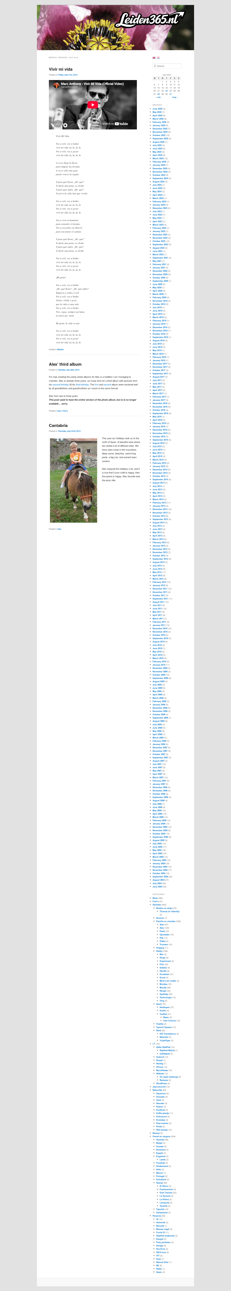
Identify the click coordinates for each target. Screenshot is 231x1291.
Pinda (159, 1126)
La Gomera (165, 1195)
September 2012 (160, 558)
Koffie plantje (162, 1113)
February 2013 (159, 542)
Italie (158, 1169)
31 (171, 94)
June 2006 (157, 807)
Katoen (159, 1106)
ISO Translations (168, 1033)
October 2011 (159, 595)
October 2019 (159, 304)
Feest (162, 931)
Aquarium (161, 1093)
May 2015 (157, 452)
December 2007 (160, 747)
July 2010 (157, 644)
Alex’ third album (65, 364)
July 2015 (157, 446)
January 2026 (159, 125)
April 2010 (157, 654)
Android (160, 1056)
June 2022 (157, 251)
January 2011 (159, 625)
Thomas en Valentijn (170, 911)
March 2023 (158, 224)
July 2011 (157, 605)
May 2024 (157, 191)
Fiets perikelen (163, 1242)
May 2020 (157, 287)
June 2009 (157, 687)
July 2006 (157, 803)
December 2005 (160, 826)
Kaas (158, 1258)
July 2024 (157, 184)
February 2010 (159, 661)
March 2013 (158, 539)
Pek (161, 937)
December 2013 (160, 509)
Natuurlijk (157, 1089)
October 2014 (159, 476)
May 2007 (157, 770)
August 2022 (159, 247)
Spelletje (164, 994)
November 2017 (160, 366)
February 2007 (159, 780)
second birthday (60, 384)
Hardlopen (165, 1007)
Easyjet (159, 1238)
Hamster (160, 1103)
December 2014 (160, 469)
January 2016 (159, 426)
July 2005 (157, 843)
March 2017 (158, 393)
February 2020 (159, 297)
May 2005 (157, 850)
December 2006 (160, 787)
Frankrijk (160, 1162)
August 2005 (159, 840)
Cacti (158, 1099)
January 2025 (159, 164)
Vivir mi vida (60, 69)
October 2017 (159, 370)
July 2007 (157, 764)
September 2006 (160, 797)
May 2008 (157, 730)
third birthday (82, 384)
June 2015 (157, 449)
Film (162, 964)
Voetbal (163, 1013)
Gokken (163, 967)
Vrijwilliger (165, 1040)
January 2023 (159, 231)
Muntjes (163, 984)
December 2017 (160, 363)
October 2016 (159, 409)
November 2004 (160, 869)
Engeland (160, 1156)
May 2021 (157, 260)
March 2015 (158, 459)
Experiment (165, 960)
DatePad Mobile (167, 1050)
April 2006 (157, 813)
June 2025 (157, 148)
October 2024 (159, 174)
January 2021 (159, 267)
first (97, 384)
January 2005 (159, 863)
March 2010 (158, 658)
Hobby (159, 950)
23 (166, 90)
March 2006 (158, 816)
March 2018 (158, 353)
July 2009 (157, 684)
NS (157, 1265)
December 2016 (160, 403)
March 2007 (158, 777)
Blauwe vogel (162, 1229)
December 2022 (160, 234)
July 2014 (157, 486)
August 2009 (159, 681)
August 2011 (159, 601)
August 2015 (159, 443)
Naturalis (164, 1036)
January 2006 (159, 823)
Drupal (159, 1060)
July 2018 (157, 343)
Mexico (159, 1172)
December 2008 (160, 707)
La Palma (164, 1199)
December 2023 (160, 207)
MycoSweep (162, 1070)
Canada (159, 1146)
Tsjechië (160, 1209)
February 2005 (159, 860)
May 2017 (157, 386)
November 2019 (160, 300)
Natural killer (162, 1262)
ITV (158, 1255)
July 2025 (157, 145)
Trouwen (164, 944)
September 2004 (160, 876)
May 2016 (157, 416)
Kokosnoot (161, 1116)
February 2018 (159, 356)
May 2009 (157, 691)
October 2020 (159, 277)
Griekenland (162, 1166)
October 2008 (159, 714)
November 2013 (160, 512)
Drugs (162, 957)
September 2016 (160, 413)
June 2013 (157, 529)
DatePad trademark (165, 1235)
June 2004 (157, 886)
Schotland (161, 1179)
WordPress (161, 1083)
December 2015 (160, 429)
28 (158, 94)
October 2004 (159, 873)
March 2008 (158, 737)
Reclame (164, 1080)
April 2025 (157, 155)
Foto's (65, 410)
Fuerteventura (166, 1189)
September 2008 (160, 717)
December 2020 (160, 270)
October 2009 (159, 674)
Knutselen (164, 974)
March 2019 (158, 317)
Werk (158, 1030)
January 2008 (159, 744)
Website (160, 1073)
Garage (159, 1245)
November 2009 (160, 671)
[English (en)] (154, 57)
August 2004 (159, 879)
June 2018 (157, 346)
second (107, 384)
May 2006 (157, 810)
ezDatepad (165, 1053)
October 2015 (159, 436)
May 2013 (157, 532)
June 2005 (157, 846)
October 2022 (159, 241)
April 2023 (157, 221)
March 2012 (158, 578)
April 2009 (157, 694)
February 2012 (159, 581)
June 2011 (157, 608)
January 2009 (159, 704)
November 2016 (160, 406)
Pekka (162, 941)
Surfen (163, 1010)
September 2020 (160, 280)
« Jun (158, 97)
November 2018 (160, 330)
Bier (162, 954)
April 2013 (157, 535)
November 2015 (160, 433)
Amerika (160, 1139)
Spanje (159, 1182)
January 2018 (159, 360)
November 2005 (160, 830)
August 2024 (159, 181)
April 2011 (157, 615)
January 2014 (159, 505)
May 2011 (157, 611)
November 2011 (160, 592)
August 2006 (159, 800)
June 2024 (157, 188)
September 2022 (160, 244)
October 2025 (159, 135)
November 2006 (160, 790)
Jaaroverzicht (159, 1086)
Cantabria (58, 425)
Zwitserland (162, 1212)
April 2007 (157, 773)
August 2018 (159, 340)
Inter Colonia (169, 1020)
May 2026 (157, 111)
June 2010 (157, 648)
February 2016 (159, 423)
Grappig (160, 947)
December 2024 (160, 168)
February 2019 (159, 320)
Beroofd (160, 1225)
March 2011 (158, 618)
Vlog (162, 1000)
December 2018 (160, 327)
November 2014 (160, 472)
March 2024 (158, 198)
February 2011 (159, 621)
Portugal (160, 1176)
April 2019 (157, 313)
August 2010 (159, 641)
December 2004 (160, 866)
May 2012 (157, 572)
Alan (162, 924)
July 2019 (157, 307)
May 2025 (157, 151)
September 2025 (160, 138)
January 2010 (159, 664)
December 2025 (160, 128)
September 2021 (160, 257)
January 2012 (159, 585)
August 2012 (159, 562)
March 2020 (158, 294)
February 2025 (159, 161)
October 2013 (159, 515)
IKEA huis (161, 1252)
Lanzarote (164, 1202)
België (159, 1142)
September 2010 (160, 638)
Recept (163, 990)
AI (157, 1219)
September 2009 (160, 678)
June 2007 (157, 767)
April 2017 (157, 390)
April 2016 (157, 419)
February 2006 (159, 820)
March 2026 (158, 118)
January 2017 (159, 399)
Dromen (160, 917)
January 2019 (159, 323)
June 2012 (157, 568)
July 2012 (157, 565)
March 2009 (158, 697)
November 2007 (160, 750)
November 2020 (160, 274)
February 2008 (159, 740)
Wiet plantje (162, 1129)
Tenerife (163, 1205)
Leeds (162, 1159)
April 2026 (157, 115)
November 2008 (160, 711)
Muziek (60, 349)
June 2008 (157, 727)
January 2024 (159, 204)
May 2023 (157, 217)
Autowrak (160, 1222)
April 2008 (157, 734)
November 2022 (160, 237)
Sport (159, 1003)
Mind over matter (168, 980)
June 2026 (157, 108)
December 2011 (160, 588)
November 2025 (160, 131)
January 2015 (159, 466)
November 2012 (160, 552)
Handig (159, 1063)
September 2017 (160, 373)
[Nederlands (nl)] (158, 57)
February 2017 (159, 396)
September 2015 (160, 439)
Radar (159, 1268)
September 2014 (160, 479)
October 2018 (159, 333)
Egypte (159, 1152)
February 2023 (159, 227)
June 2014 (157, 489)
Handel (163, 970)
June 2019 (157, 310)
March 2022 (158, 254)
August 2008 (159, 720)
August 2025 (159, 141)
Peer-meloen (162, 1123)
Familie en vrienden (166, 921)
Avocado (160, 1096)
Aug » (175, 97)
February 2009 (159, 701)
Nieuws (156, 1133)
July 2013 (157, 525)
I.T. (154, 1043)
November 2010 (160, 631)
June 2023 (157, 214)
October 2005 (159, 833)
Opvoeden (165, 934)
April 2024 (157, 194)
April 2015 (157, 456)
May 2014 (157, 492)
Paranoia (157, 1215)
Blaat (155, 897)
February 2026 (159, 121)
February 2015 (159, 462)
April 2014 (157, 495)
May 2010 (157, 651)
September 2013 (160, 519)
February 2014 (159, 502)
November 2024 (160, 171)
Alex (59, 410)
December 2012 (160, 548)
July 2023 (157, 211)
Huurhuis (160, 1248)
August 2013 (159, 522)
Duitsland (160, 1149)
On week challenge (169, 1076)
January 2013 (159, 545)
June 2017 (157, 383)
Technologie (166, 997)
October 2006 (159, 793)
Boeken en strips (164, 908)
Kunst (162, 977)
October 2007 (159, 754)
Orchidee (160, 1119)
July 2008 (157, 724)
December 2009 (160, 667)
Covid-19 (160, 1232)
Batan (166, 1017)
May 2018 (157, 350)
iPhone (159, 1066)
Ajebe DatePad (163, 1046)
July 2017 (157, 380)
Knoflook (160, 1109)
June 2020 (157, 284)
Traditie (159, 1023)
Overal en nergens (161, 1136)
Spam (159, 1271)
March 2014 (158, 499)
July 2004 (157, 883)
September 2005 (160, 836)
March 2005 (158, 856)
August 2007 (159, 760)
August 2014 (159, 482)
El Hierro (164, 1185)
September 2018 (160, 337)
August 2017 (159, 376)
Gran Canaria (166, 1192)
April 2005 (157, 853)
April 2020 (157, 290)
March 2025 (158, 158)
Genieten (157, 904)
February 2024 (159, 201)
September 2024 (160, 178)
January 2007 (159, 783)
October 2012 (159, 555)
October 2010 (159, 634)
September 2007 (160, 757)
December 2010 (160, 628)
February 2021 (159, 264)
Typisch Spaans (164, 1027)
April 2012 (157, 575)
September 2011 (160, 598)
